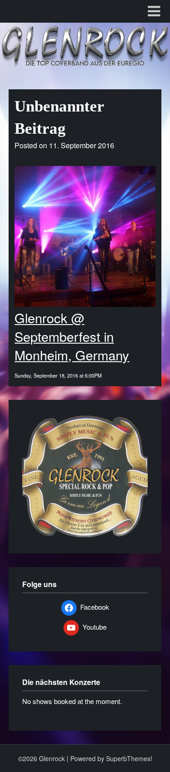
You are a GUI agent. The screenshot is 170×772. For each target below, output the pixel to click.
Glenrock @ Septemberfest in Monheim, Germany (72, 336)
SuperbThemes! (129, 758)
